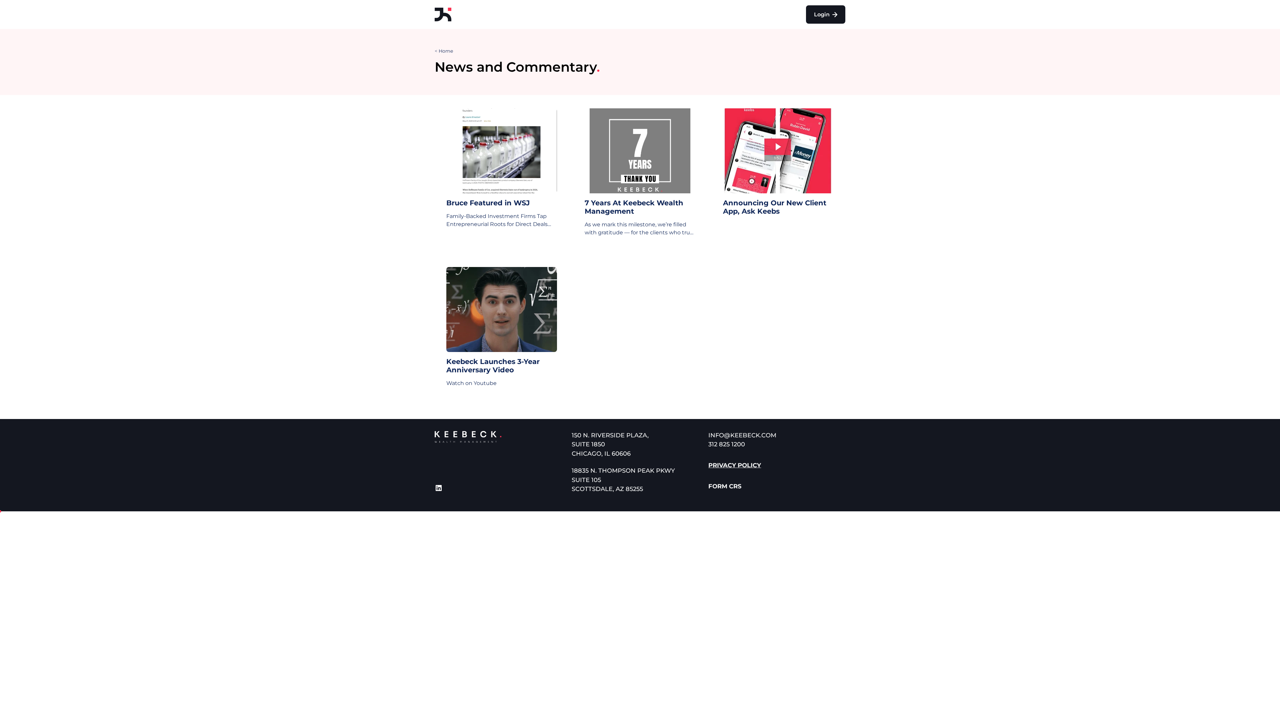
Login (822, 14)
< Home (444, 51)
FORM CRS (724, 486)
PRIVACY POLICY (734, 465)
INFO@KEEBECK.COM (742, 435)
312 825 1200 (726, 444)
